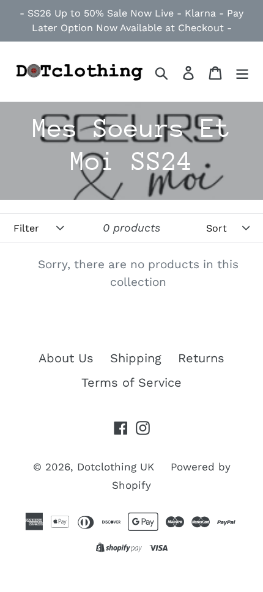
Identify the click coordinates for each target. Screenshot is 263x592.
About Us (66, 358)
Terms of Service (131, 382)
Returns (201, 358)
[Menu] (242, 71)
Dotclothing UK (115, 467)
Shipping (135, 358)
